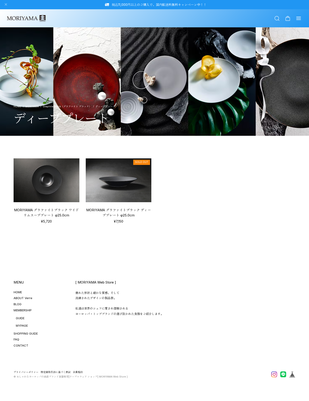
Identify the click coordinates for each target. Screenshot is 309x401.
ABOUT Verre (23, 298)
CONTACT (21, 345)
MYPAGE (22, 325)
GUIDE (20, 318)
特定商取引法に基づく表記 (56, 372)
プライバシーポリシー (26, 372)
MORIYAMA (32, 106)
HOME (18, 292)
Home (17, 106)
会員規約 (78, 372)
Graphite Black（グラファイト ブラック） (67, 106)
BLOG (17, 304)
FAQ (16, 339)
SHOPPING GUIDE (26, 333)
